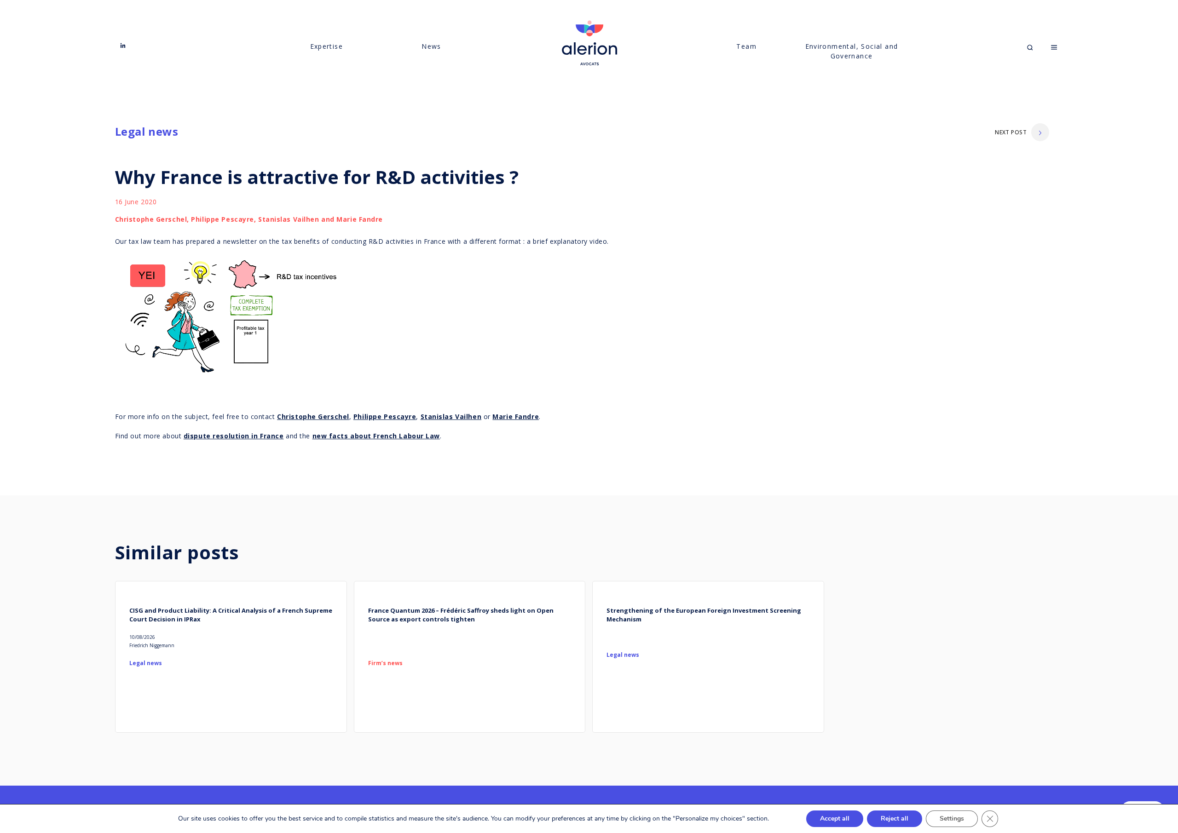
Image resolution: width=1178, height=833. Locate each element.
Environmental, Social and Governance (851, 51)
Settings (952, 818)
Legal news (147, 131)
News (431, 46)
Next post (1011, 132)
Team (746, 46)
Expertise (326, 46)
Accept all (834, 818)
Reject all (894, 818)
